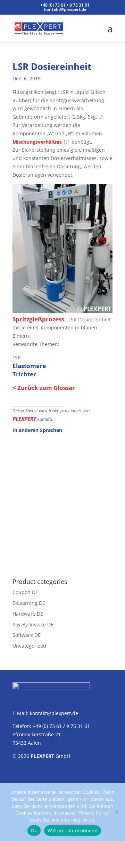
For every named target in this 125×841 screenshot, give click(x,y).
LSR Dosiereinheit (51, 66)
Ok (34, 830)
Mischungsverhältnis (37, 141)
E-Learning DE (28, 603)
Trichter (24, 374)
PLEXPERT (24, 418)
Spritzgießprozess (38, 319)
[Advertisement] (62, 501)
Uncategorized (29, 645)
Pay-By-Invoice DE (32, 624)
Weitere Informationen (73, 830)
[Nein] (116, 812)
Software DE (26, 635)
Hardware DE (27, 613)
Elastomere (29, 366)
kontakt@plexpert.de (54, 713)
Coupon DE (25, 592)
